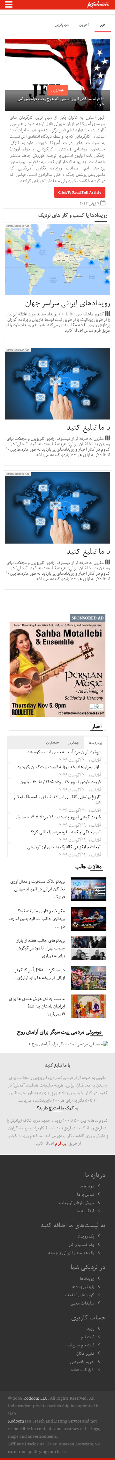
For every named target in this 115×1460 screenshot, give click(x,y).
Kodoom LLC (35, 1398)
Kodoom (16, 1421)
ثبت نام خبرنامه (80, 1345)
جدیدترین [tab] (52, 742)
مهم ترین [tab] (74, 742)
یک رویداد (85, 1236)
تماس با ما (85, 1194)
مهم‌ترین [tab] (62, 24)
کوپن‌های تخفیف (79, 1294)
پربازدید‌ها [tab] (95, 743)
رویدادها (87, 1278)
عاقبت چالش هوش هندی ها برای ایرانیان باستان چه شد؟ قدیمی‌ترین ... (37, 1005)
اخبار (97, 726)
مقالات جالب (88, 866)
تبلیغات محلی (82, 1303)
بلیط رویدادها (83, 1286)
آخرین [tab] (84, 24)
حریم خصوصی (82, 1361)
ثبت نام (87, 1336)
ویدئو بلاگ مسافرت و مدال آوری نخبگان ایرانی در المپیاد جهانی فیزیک (37, 888)
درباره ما (87, 1186)
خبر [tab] (102, 24)
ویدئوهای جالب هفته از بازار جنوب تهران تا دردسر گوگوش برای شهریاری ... (40, 947)
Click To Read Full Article (79, 192)
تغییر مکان (85, 1353)
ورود (90, 1328)
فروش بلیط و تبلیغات (76, 1202)
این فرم (61, 1143)
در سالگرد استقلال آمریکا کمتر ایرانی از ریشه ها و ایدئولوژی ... (38, 973)
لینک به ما (85, 1210)
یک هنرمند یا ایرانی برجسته (71, 1252)
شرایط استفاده (82, 1369)
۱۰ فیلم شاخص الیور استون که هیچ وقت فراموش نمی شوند (60, 101)
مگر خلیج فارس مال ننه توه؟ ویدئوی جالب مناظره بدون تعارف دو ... (37, 918)
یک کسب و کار (81, 1244)
